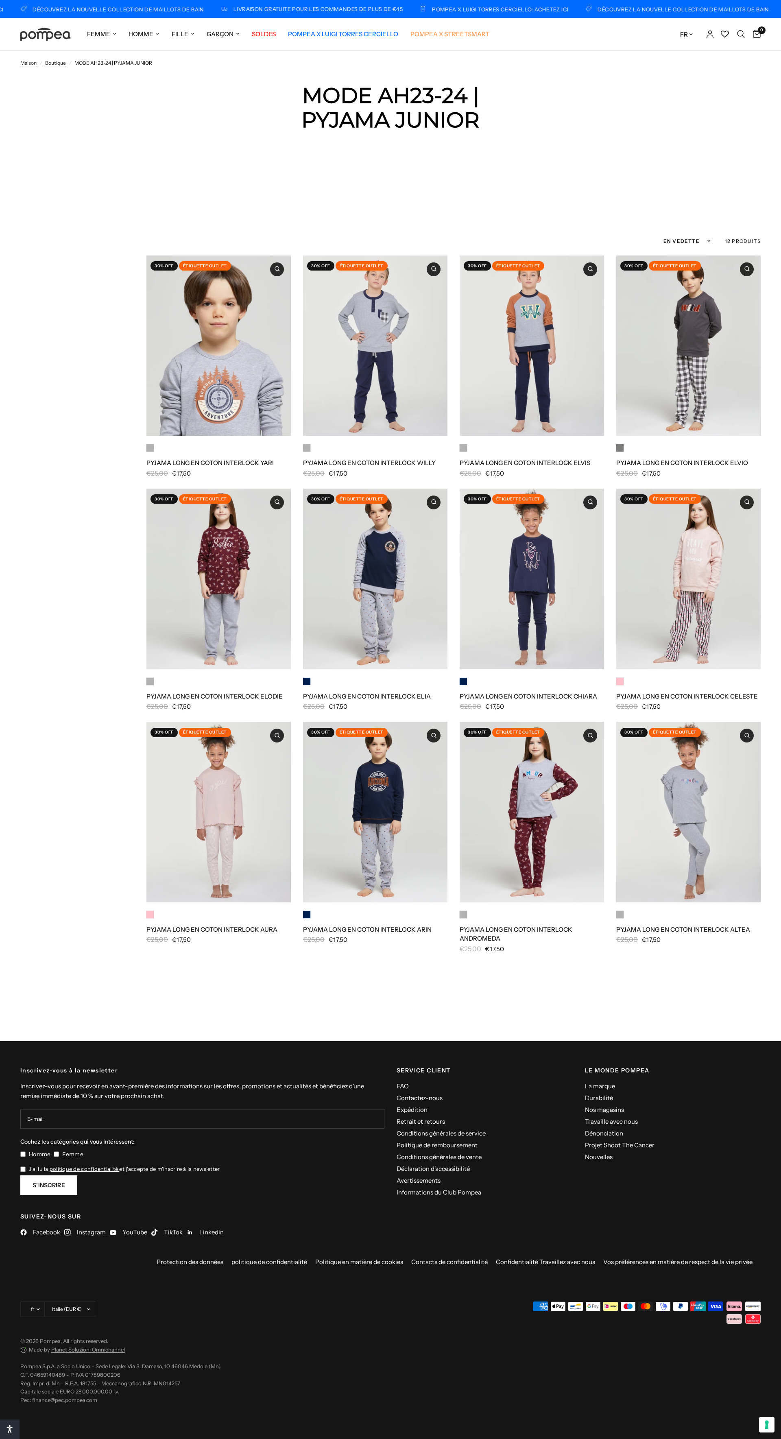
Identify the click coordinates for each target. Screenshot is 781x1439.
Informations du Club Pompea (439, 1192)
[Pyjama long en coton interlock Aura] (218, 812)
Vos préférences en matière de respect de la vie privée (678, 1262)
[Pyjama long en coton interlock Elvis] (532, 345)
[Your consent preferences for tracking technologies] (766, 1424)
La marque (600, 1086)
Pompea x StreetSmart (450, 34)
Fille (180, 34)
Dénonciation (604, 1133)
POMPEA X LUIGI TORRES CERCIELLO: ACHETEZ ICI (454, 9)
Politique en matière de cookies (359, 1262)
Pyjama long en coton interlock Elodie (214, 696)
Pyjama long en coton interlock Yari (210, 463)
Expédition (412, 1110)
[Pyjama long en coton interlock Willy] (375, 345)
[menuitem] (101, 34)
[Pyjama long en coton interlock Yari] (218, 345)
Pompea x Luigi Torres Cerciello (343, 34)
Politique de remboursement (437, 1145)
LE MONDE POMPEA (617, 1070)
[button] (10, 1429)
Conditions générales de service (441, 1133)
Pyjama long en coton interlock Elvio (682, 463)
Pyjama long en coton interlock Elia (367, 696)
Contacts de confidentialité (449, 1262)
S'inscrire (49, 1185)
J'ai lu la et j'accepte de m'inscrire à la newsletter (124, 1169)
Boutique (55, 63)
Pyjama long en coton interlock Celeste (687, 696)
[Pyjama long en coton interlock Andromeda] (532, 812)
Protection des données (190, 1262)
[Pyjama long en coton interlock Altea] (688, 812)
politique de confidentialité (85, 1169)
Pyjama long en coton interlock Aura (211, 929)
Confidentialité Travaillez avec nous (545, 1262)
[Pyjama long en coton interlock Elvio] (688, 345)
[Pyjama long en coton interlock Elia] (375, 579)
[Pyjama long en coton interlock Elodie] (218, 579)
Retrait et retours (421, 1121)
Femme (98, 34)
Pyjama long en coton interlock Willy (369, 463)
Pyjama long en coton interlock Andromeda (516, 934)
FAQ (403, 1086)
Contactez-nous (420, 1098)
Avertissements (419, 1180)
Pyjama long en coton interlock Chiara (528, 696)
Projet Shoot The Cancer (619, 1145)
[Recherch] (741, 34)
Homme (141, 34)
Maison (28, 63)
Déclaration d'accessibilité (433, 1169)
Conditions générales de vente (439, 1157)
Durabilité (599, 1098)
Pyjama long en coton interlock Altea (683, 929)
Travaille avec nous (611, 1121)
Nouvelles (599, 1157)
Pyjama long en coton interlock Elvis (525, 463)
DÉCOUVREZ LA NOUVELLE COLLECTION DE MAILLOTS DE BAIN (637, 9)
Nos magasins (604, 1110)
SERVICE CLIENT (424, 1070)
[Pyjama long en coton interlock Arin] (375, 812)
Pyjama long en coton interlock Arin (367, 929)
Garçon (220, 34)
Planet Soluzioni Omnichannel (88, 1349)
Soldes (264, 34)
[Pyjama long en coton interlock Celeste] (688, 579)
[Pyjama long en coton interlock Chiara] (532, 579)
